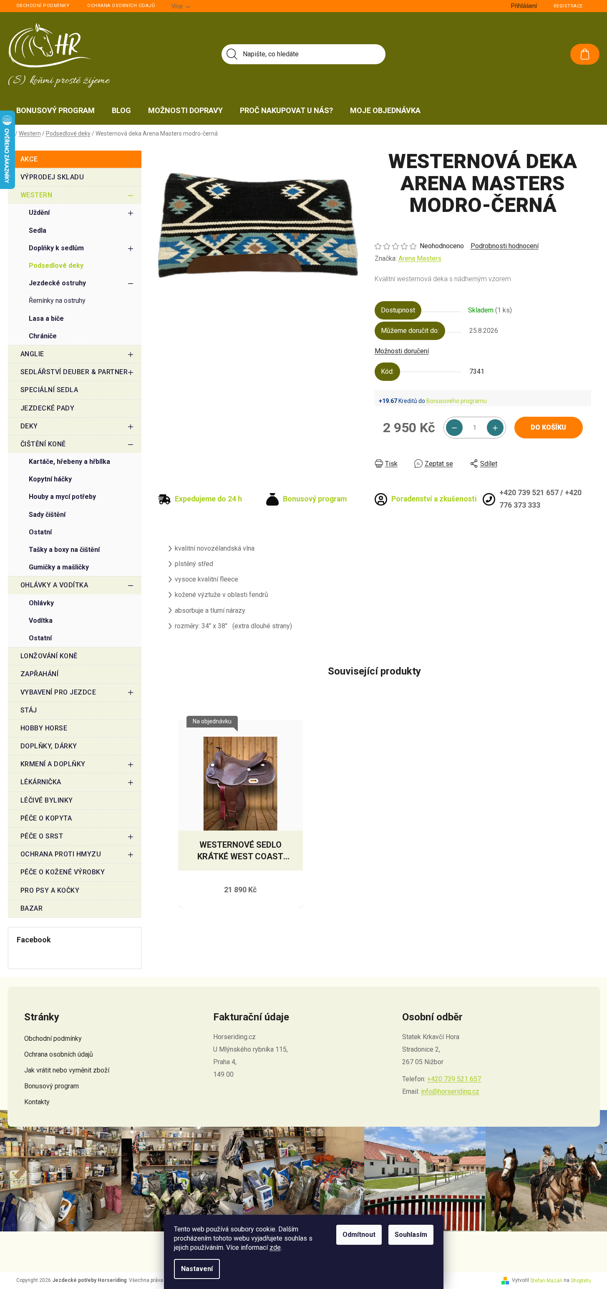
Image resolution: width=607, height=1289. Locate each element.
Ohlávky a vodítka (54, 585)
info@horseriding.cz (450, 1091)
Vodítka (41, 620)
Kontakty (37, 1102)
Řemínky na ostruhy (57, 301)
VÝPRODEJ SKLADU (52, 177)
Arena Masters (419, 258)
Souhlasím (411, 1235)
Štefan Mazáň (546, 1281)
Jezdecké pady (47, 408)
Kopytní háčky (50, 479)
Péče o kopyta (46, 818)
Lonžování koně (49, 656)
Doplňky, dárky (48, 746)
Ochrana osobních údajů (121, 5)
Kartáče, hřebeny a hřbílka (69, 462)
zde (275, 1247)
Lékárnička (40, 782)
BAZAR (31, 908)
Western (36, 195)
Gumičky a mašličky (59, 567)
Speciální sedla (49, 390)
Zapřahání (39, 674)
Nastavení (197, 1269)
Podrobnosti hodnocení (505, 246)
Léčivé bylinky (46, 800)
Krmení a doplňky (53, 764)
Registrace (568, 6)
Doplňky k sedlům (56, 248)
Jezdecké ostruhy (57, 283)
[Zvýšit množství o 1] (495, 427)
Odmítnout (359, 1235)
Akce (29, 159)
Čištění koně (43, 444)
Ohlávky (41, 603)
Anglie (32, 354)
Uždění (39, 213)
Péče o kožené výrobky (62, 872)
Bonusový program (51, 1086)
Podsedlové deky (56, 265)
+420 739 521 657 (454, 1079)
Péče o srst (41, 836)
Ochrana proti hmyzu (60, 854)
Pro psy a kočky (50, 890)
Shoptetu (581, 1281)
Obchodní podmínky (43, 5)
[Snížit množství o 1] (454, 427)
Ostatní (40, 532)
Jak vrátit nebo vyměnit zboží (66, 1070)
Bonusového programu (456, 401)
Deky (29, 426)
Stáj (28, 710)
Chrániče (43, 336)
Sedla (37, 230)
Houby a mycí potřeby (62, 497)
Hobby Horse (44, 728)
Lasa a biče (46, 318)
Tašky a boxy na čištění (64, 550)
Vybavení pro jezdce (58, 692)
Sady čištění (47, 515)
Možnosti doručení (402, 351)
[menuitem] (55, 110)
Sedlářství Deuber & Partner (74, 372)
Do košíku (548, 427)
